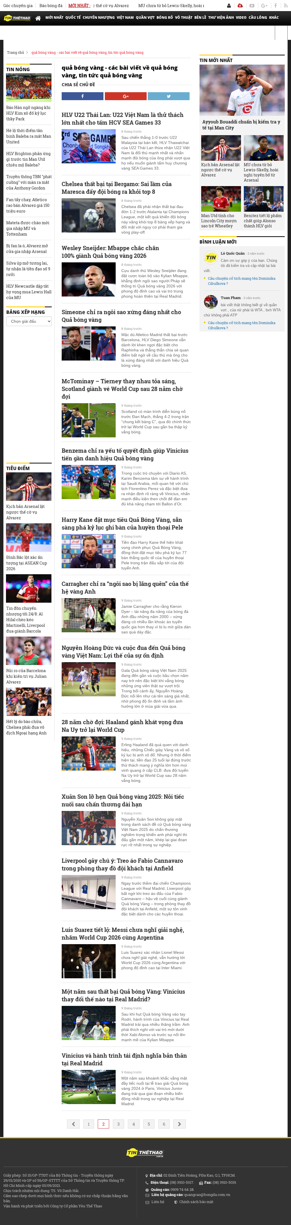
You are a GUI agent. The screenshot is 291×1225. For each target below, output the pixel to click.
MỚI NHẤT (54, 17)
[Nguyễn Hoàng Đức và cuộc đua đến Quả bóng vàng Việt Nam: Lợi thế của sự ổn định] (89, 679)
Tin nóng (18, 69)
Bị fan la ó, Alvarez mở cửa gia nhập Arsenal (27, 248)
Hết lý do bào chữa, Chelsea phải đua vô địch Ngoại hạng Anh (26, 727)
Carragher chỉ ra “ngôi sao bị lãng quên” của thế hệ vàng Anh (125, 587)
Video (241, 17)
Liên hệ (157, 1201)
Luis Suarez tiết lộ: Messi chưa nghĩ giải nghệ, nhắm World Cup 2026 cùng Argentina (123, 933)
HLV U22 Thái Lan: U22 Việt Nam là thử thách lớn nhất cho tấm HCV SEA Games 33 (123, 118)
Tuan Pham (231, 297)
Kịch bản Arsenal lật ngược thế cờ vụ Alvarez (25, 512)
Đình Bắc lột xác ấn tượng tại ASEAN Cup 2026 (26, 563)
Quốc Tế (73, 17)
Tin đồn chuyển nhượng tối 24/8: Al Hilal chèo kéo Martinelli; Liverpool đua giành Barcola (25, 620)
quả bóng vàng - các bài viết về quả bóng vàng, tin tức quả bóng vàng (88, 52)
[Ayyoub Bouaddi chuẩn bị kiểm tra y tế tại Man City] (242, 90)
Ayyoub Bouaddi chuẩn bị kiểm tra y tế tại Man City (241, 125)
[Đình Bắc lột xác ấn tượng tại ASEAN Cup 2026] (28, 537)
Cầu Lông (258, 17)
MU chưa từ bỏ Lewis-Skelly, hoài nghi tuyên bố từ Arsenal (178, 5)
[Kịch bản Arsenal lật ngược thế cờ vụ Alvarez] (28, 486)
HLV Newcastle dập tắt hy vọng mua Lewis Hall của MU (28, 291)
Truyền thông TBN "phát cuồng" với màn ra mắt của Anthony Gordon (29, 182)
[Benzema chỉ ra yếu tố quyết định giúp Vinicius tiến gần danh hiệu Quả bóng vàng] (89, 482)
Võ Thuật (183, 17)
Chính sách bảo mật (196, 1201)
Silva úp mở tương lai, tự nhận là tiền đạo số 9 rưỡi (28, 268)
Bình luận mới (218, 242)
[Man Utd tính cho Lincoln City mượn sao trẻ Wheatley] (221, 199)
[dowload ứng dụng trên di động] (240, 5)
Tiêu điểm (18, 468)
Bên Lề (200, 17)
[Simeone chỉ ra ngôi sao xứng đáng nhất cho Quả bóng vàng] (89, 343)
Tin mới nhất (215, 60)
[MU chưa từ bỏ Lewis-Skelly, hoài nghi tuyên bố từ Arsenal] (264, 148)
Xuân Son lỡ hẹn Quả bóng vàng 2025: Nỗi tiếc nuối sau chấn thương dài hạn (123, 800)
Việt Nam (125, 17)
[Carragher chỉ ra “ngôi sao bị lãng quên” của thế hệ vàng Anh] (89, 615)
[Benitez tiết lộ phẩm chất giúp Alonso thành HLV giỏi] (264, 199)
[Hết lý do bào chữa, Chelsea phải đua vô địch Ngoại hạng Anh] (28, 701)
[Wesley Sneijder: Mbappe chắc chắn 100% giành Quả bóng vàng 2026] (89, 279)
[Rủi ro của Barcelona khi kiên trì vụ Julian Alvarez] (28, 651)
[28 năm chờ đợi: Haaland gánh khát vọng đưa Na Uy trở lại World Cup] (89, 753)
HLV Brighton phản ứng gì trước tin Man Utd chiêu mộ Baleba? (28, 159)
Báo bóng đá (51, 5)
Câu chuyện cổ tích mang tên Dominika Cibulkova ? (241, 281)
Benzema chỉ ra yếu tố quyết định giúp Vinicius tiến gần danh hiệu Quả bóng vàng (125, 454)
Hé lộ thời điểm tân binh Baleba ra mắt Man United (28, 136)
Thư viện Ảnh (221, 17)
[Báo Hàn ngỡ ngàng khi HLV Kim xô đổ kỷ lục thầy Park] (28, 87)
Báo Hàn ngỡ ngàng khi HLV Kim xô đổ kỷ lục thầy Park (28, 113)
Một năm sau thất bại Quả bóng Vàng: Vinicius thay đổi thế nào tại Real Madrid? (123, 995)
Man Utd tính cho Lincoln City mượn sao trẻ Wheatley (219, 220)
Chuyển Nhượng (99, 17)
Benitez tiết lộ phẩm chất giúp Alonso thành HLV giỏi (263, 220)
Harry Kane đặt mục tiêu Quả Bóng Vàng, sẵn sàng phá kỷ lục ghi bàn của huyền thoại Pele (122, 523)
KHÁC (274, 17)
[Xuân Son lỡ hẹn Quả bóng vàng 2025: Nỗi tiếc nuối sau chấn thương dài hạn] (89, 828)
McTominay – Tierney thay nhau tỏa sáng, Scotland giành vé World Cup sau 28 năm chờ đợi (122, 388)
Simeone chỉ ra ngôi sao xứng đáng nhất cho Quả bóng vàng (121, 315)
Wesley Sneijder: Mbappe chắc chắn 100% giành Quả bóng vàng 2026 (110, 251)
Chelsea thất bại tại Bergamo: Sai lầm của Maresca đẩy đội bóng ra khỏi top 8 (117, 187)
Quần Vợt (145, 17)
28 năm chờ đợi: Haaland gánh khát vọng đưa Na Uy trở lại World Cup (122, 725)
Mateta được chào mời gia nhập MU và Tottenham (27, 228)
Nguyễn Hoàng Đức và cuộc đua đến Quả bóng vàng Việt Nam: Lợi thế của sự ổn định (123, 651)
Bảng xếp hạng (25, 312)
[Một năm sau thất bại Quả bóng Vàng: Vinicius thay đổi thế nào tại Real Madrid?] (89, 1023)
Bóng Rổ (165, 17)
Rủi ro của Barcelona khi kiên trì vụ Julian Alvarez (26, 676)
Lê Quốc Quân (233, 253)
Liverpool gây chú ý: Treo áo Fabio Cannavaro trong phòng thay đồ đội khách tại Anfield (122, 864)
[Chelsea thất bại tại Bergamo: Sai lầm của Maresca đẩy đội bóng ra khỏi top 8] (89, 215)
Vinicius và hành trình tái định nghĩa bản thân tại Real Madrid (124, 1059)
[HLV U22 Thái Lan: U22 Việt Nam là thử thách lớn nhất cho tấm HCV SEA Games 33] (89, 146)
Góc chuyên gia (18, 5)
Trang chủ (15, 52)
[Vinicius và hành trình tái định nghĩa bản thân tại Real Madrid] (89, 1087)
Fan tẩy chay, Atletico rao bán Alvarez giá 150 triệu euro (27, 205)
